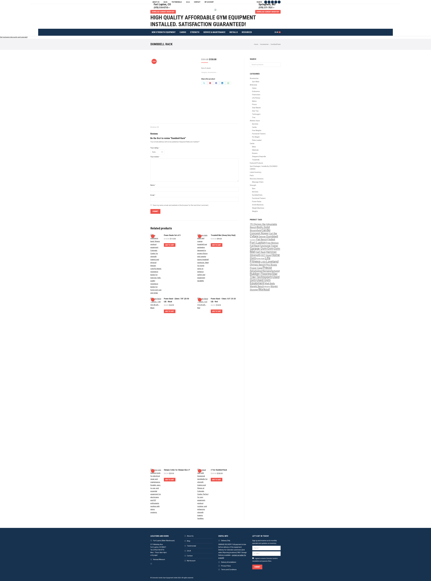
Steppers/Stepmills (259, 156)
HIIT (263, 255)
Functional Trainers (259, 134)
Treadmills (255, 160)
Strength (253, 185)
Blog (188, 541)
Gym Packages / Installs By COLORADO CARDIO (263, 167)
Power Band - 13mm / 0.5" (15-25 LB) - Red (223, 300)
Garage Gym (258, 248)
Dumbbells (253, 240)
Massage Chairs (257, 182)
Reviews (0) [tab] (154, 127)
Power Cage (256, 268)
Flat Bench (261, 239)
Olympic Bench (257, 264)
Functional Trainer (268, 245)
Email (152, 195)
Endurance (256, 91)
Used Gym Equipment (260, 281)
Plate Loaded (256, 140)
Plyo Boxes (271, 264)
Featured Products (256, 163)
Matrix (254, 101)
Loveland (272, 261)
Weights (255, 211)
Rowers (254, 153)
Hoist (268, 255)
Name (153, 185)
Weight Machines (258, 208)
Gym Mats (255, 82)
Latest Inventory (255, 172)
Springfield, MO (267, 4)
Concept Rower (259, 233)
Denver (262, 236)
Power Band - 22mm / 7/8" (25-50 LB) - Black (176, 300)
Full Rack (254, 245)
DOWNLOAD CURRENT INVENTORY (163, 12)
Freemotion (256, 95)
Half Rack (261, 252)
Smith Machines (258, 205)
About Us (190, 536)
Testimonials (191, 546)
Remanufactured (271, 271)
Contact (190, 556)
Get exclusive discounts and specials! (14, 37)
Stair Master (256, 108)
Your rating (154, 148)
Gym (270, 248)
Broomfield (255, 230)
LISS (263, 261)
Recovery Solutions (256, 179)
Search (278, 64)
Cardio (254, 127)
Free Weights (256, 130)
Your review (155, 157)
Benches (255, 124)
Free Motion (272, 242)
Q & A (189, 551)
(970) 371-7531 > (266, 7)
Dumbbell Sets (257, 195)
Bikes (254, 147)
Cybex (254, 88)
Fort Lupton (258, 242)
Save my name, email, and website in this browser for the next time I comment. (181, 205)
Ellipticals (255, 150)
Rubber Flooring (261, 274)
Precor (254, 104)
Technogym (256, 114)
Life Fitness (256, 98)
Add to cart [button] (169, 245)
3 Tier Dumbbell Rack (219, 470)
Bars (253, 188)
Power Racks (256, 201)
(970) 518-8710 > (161, 7)
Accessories (212, 72)
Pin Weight (256, 137)
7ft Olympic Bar (258, 224)
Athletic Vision (255, 121)
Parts (252, 175)
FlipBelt (271, 239)
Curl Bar (273, 233)
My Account (191, 561)
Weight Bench (257, 286)
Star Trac (255, 111)
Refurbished (256, 271)
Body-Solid (263, 227)
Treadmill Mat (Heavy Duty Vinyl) (223, 235)
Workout (264, 289)
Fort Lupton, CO (162, 4)
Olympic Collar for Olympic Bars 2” (177, 470)
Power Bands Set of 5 (172, 235)
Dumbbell (272, 236)
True (253, 117)
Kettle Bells (260, 259)
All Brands (253, 85)
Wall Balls (270, 283)
